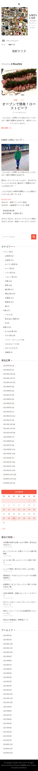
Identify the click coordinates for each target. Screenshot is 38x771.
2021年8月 (7, 441)
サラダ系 (8, 335)
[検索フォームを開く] (19, 4)
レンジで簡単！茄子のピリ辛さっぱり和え (19, 569)
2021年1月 (7, 470)
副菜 (5, 327)
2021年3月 (7, 462)
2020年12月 (8, 474)
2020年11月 (8, 479)
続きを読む (5, 128)
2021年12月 (8, 424)
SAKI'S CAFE (33, 16)
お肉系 (15, 100)
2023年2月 (7, 370)
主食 (5, 310)
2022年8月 (7, 391)
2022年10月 (8, 382)
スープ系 (8, 268)
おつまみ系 (9, 331)
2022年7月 (7, 395)
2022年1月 (7, 420)
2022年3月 (7, 412)
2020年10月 (8, 483)
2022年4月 (7, 407)
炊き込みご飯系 (11, 319)
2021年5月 (7, 454)
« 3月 (3, 529)
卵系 (6, 285)
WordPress (23, 768)
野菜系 (7, 302)
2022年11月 (8, 378)
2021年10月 (8, 433)
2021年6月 (7, 449)
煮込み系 (8, 294)
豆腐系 (7, 298)
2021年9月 (7, 437)
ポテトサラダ (10, 348)
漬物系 (7, 352)
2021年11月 (8, 428)
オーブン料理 (10, 264)
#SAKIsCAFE (6, 199)
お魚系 (7, 260)
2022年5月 (7, 403)
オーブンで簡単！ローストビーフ (19, 106)
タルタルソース (11, 344)
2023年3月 (7, 366)
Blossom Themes (30, 765)
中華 (6, 281)
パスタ (7, 314)
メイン (22, 100)
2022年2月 (7, 416)
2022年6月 (7, 399)
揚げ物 (7, 289)
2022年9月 (7, 387)
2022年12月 (8, 374)
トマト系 (8, 273)
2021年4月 (7, 458)
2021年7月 (7, 445)
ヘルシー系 (9, 277)
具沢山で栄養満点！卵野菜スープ (15, 620)
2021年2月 (7, 466)
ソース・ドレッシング (13, 340)
